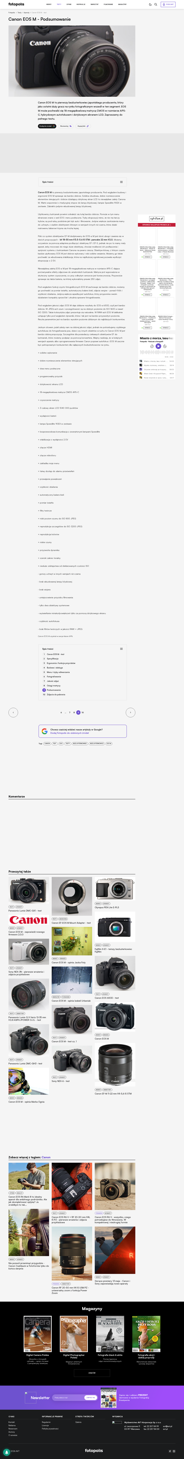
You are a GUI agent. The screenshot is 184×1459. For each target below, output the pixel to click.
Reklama (12, 1425)
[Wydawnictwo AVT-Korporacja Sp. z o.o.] (117, 1426)
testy (68, 743)
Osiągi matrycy (53, 685)
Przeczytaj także (20, 871)
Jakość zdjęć (53, 681)
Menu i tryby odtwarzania (58, 672)
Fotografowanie (54, 676)
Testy (59, 4)
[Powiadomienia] (6, 1452)
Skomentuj (64, 126)
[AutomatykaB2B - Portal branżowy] (93, 1451)
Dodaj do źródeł (45, 126)
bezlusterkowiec (80, 743)
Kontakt (12, 1422)
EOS (61, 743)
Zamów (92, 1373)
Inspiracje (81, 4)
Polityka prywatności (50, 1429)
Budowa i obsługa (55, 668)
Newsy (49, 4)
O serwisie (13, 1435)
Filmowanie (108, 4)
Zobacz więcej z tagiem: (29, 1157)
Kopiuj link (81, 126)
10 (83, 712)
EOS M (109, 743)
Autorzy (12, 1432)
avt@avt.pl (167, 1426)
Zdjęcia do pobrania (56, 694)
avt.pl (165, 1429)
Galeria (78, 1422)
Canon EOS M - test (55, 654)
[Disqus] (72, 833)
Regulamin (46, 1422)
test (54, 743)
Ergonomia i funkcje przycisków (61, 663)
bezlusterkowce (97, 743)
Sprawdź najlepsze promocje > (156, 225)
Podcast (170, 4)
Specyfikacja (52, 658)
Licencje (45, 1425)
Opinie (68, 4)
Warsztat (95, 4)
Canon (47, 743)
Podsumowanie (54, 690)
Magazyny (122, 4)
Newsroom (13, 1429)
